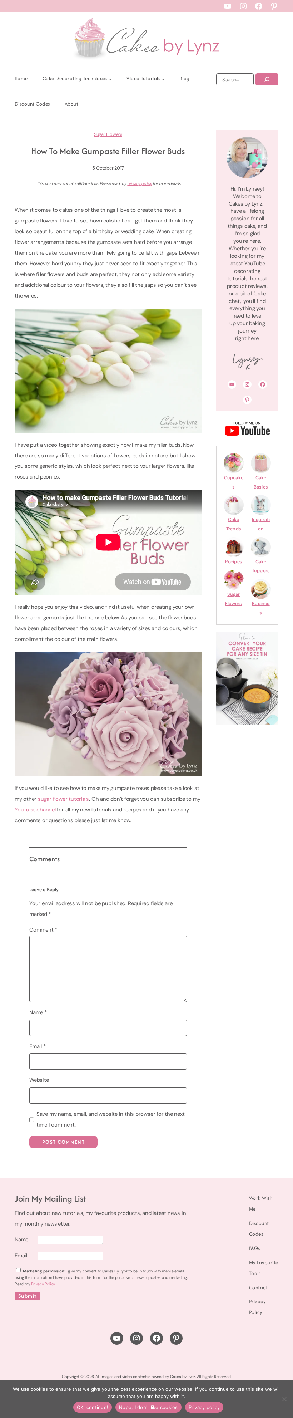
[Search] (266, 79)
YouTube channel (35, 809)
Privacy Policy (43, 1283)
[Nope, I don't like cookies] (284, 1399)
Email (37, 1046)
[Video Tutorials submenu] (163, 78)
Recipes (233, 562)
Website (39, 1080)
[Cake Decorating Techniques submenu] (110, 78)
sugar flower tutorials (63, 799)
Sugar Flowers (108, 134)
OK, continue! (92, 1407)
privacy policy (139, 183)
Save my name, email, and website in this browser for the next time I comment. (110, 1119)
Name (38, 1012)
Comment (43, 929)
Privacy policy (204, 1407)
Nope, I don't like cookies (148, 1407)
